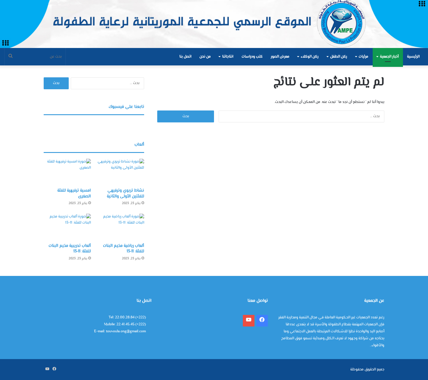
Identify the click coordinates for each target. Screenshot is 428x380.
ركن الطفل (338, 57)
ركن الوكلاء (310, 57)
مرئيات (363, 57)
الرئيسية (413, 57)
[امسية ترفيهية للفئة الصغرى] (67, 172)
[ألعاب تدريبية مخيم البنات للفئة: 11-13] (67, 227)
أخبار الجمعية (389, 57)
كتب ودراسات (252, 57)
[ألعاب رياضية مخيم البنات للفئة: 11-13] (120, 227)
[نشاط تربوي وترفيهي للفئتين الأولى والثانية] (120, 172)
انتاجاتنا (227, 57)
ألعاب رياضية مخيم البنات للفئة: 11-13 (123, 249)
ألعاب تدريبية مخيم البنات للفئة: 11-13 (70, 249)
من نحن (205, 57)
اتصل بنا (185, 57)
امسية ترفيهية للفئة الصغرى (74, 194)
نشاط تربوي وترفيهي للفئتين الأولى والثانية (125, 194)
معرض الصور (280, 57)
